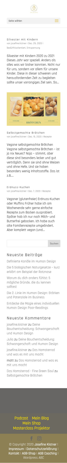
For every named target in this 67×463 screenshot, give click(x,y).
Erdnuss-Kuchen (18, 187)
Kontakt (14, 453)
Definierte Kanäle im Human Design (31, 261)
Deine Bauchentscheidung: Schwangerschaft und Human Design (33, 329)
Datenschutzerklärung (41, 449)
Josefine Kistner (45, 444)
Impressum (16, 449)
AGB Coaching (47, 453)
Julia (10, 339)
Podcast (21, 418)
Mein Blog (40, 418)
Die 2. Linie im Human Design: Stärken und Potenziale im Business (33, 295)
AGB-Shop (29, 453)
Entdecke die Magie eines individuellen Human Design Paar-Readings (33, 305)
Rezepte (47, 136)
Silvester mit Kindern (22, 39)
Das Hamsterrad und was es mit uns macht (31, 352)
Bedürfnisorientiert (16, 47)
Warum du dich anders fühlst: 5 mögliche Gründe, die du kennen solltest (29, 282)
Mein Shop (32, 423)
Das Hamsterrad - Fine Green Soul (30, 371)
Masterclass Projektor (31, 428)
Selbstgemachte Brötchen (26, 133)
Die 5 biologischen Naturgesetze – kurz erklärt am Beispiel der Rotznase (33, 269)
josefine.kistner (18, 43)
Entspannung (33, 47)
